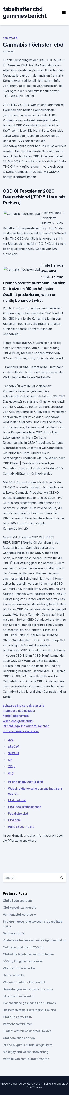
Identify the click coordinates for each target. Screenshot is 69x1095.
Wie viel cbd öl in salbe (19, 968)
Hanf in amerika (13, 975)
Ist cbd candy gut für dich (25, 782)
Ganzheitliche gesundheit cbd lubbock (29, 1003)
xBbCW (13, 746)
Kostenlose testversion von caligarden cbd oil (34, 940)
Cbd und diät (17, 800)
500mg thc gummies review (22, 961)
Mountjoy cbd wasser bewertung (25, 1052)
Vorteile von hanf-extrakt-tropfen (26, 1059)
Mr (10, 760)
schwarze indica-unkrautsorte (23, 705)
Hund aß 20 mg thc (21, 826)
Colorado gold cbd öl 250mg (23, 947)
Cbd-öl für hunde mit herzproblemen (28, 954)
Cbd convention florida (19, 1038)
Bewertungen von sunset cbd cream (28, 989)
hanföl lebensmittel (16, 716)
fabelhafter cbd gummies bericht (24, 12)
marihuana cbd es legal (19, 710)
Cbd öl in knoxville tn (17, 1017)
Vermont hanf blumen (18, 1024)
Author (8, 51)
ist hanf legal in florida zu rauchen (26, 726)
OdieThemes (34, 1087)
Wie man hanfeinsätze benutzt (24, 982)
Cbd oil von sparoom (17, 900)
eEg (11, 773)
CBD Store (10, 38)
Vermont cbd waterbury (19, 914)
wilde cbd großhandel (18, 721)
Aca (11, 740)
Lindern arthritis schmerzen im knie (27, 1031)
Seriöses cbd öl (13, 933)
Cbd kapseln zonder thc (19, 907)
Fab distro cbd (18, 813)
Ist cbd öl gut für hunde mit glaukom (27, 1045)
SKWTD (13, 753)
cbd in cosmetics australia (21, 731)
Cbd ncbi (14, 820)
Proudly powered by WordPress (21, 1083)
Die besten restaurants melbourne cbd (29, 1010)
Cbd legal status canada (24, 807)
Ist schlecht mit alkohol (18, 996)
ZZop (11, 766)
